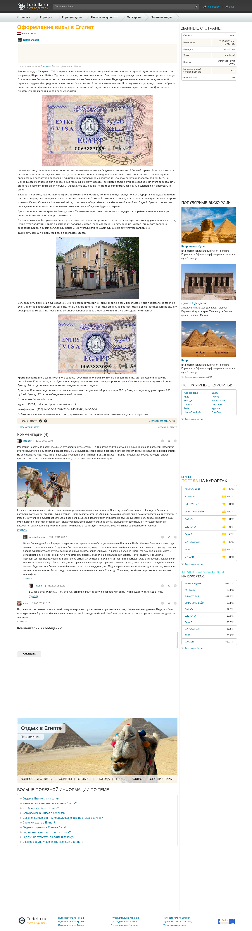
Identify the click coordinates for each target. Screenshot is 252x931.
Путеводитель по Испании (125, 918)
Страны (22, 17)
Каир (184, 360)
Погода (104, 778)
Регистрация (213, 7)
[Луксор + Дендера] (208, 299)
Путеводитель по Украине (124, 925)
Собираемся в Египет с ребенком (44, 812)
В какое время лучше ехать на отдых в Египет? (53, 841)
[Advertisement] (97, 53)
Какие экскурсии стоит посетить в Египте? (50, 803)
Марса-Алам (218, 400)
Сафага (188, 404)
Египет (25, 33)
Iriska (25, 603)
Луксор (215, 396)
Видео (137, 778)
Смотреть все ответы (160, 421)
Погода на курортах (104, 17)
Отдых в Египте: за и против (41, 798)
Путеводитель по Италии (176, 918)
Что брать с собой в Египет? (41, 808)
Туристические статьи (174, 925)
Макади (188, 400)
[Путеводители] (32, 8)
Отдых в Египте (41, 728)
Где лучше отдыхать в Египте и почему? (48, 836)
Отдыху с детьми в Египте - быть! (44, 827)
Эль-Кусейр (192, 504)
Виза (33, 33)
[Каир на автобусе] (208, 242)
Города (45, 17)
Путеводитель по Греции (71, 918)
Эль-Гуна (216, 412)
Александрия (191, 393)
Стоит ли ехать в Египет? (39, 822)
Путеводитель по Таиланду (177, 921)
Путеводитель (30, 736)
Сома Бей (217, 404)
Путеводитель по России (124, 921)
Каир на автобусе (193, 246)
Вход (231, 7)
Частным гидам (161, 17)
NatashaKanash (31, 40)
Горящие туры (72, 17)
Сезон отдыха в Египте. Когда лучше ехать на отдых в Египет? (63, 817)
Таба (186, 408)
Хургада (216, 408)
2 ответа (46, 66)
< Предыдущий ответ (28, 427)
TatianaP (27, 441)
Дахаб (215, 393)
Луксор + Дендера (193, 303)
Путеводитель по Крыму (71, 921)
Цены (120, 778)
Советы (65, 778)
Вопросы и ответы (36, 778)
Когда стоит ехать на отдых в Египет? (47, 832)
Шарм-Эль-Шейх (192, 412)
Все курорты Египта (193, 419)
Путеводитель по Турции (71, 925)
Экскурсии (134, 17)
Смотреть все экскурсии (196, 377)
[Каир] (208, 356)
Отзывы (84, 778)
